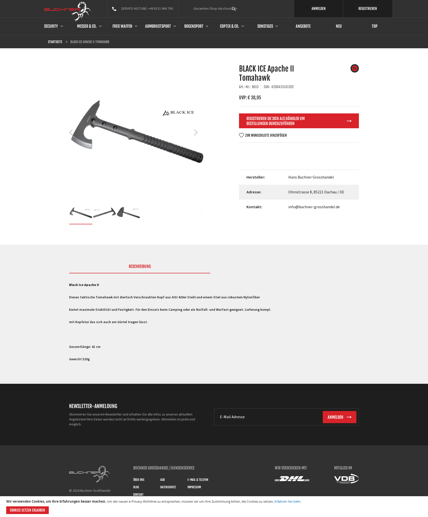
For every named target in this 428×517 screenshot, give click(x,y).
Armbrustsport (158, 26)
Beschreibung (140, 266)
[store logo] (67, 11)
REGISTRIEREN (367, 8)
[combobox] (243, 9)
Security (51, 26)
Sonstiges (265, 26)
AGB (162, 480)
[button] (79, 132)
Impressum (194, 487)
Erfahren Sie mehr (287, 501)
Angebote (303, 26)
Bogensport (193, 26)
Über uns (138, 480)
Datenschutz (168, 487)
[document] (214, 506)
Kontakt (138, 494)
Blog (136, 487)
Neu (339, 26)
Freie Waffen (122, 26)
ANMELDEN (319, 8)
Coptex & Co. (229, 26)
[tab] (139, 268)
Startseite (55, 42)
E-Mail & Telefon (197, 480)
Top (374, 26)
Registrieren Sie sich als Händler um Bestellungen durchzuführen (275, 121)
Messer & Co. (87, 26)
